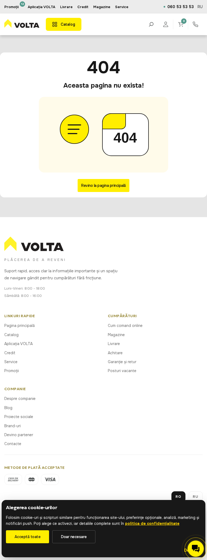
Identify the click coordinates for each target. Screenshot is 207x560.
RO (178, 496)
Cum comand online (125, 325)
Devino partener (18, 434)
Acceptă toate (28, 536)
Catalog (11, 334)
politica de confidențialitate (152, 523)
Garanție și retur (122, 361)
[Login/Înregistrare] (165, 24)
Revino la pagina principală (103, 185)
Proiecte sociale (18, 416)
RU (200, 6)
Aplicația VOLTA (41, 7)
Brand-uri (12, 425)
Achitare (115, 352)
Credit (9, 352)
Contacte (12, 443)
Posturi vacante (122, 370)
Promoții (11, 370)
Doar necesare (74, 536)
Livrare (114, 343)
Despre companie (20, 398)
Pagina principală (19, 325)
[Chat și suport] (196, 549)
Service (11, 361)
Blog (8, 407)
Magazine (116, 334)
